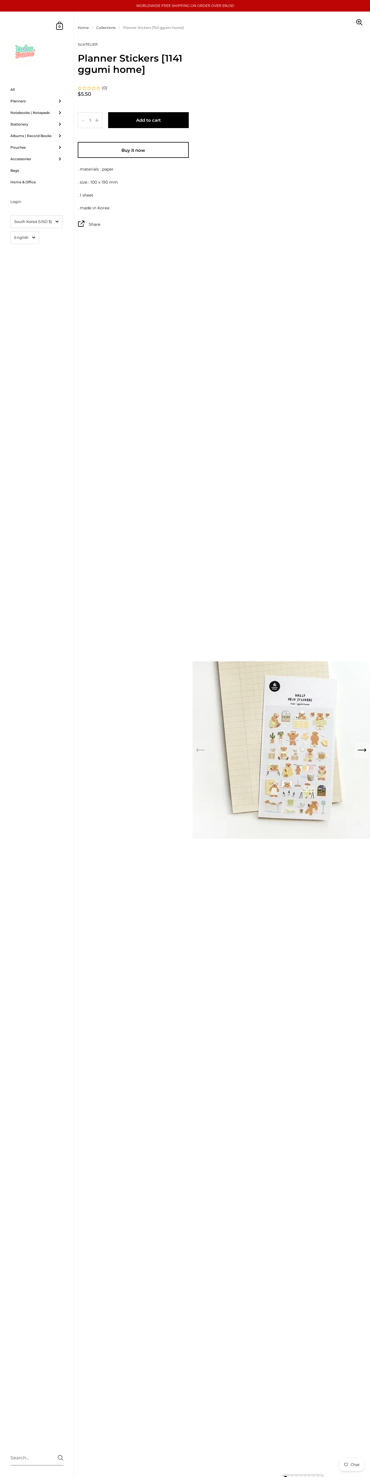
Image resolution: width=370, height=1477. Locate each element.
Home (83, 27)
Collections (106, 27)
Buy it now (133, 150)
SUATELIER (88, 44)
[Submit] (61, 1458)
